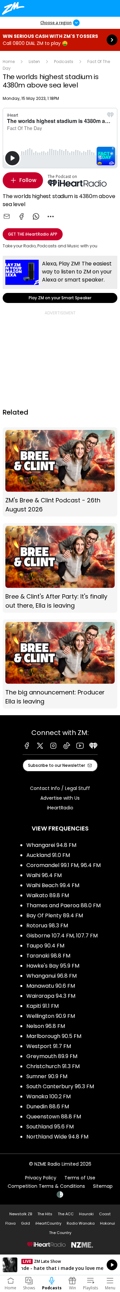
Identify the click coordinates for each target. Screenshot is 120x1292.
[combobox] (51, 216)
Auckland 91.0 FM (48, 855)
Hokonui (107, 1223)
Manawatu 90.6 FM (50, 986)
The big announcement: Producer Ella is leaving (60, 664)
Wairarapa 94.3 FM (50, 996)
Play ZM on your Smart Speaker (60, 279)
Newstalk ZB (20, 1214)
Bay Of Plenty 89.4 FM (54, 915)
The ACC (66, 1214)
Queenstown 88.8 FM (53, 1116)
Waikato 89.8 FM (47, 895)
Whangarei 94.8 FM (51, 845)
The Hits (44, 1214)
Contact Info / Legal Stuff (60, 788)
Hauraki (86, 1214)
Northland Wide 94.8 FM (57, 1137)
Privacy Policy (40, 1177)
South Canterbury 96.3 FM (60, 1086)
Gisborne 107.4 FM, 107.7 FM (62, 935)
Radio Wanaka (81, 1223)
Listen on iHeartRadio (60, 1265)
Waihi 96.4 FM (44, 875)
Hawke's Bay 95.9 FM (52, 966)
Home (9, 61)
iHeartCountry (48, 1223)
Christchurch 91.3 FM (53, 1066)
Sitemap (103, 1186)
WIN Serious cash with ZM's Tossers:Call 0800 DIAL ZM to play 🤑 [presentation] (60, 40)
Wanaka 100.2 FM (48, 1096)
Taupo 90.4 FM (45, 945)
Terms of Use (79, 1177)
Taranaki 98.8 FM (48, 956)
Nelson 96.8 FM (45, 1026)
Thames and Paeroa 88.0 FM (63, 905)
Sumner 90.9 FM (46, 1076)
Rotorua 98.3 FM (47, 925)
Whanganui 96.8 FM (51, 976)
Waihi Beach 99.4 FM (52, 885)
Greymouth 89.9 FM (51, 1056)
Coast (105, 1214)
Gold (25, 1223)
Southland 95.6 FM (50, 1126)
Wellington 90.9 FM (50, 1016)
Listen (34, 61)
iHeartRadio (60, 807)
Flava (10, 1223)
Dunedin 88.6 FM (47, 1106)
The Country (60, 1232)
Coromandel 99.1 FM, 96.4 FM (63, 865)
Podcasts (63, 61)
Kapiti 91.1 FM (42, 1006)
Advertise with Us (60, 798)
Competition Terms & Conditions (46, 1186)
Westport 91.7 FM (48, 1046)
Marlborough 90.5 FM (53, 1036)
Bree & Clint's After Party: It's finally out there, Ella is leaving (60, 568)
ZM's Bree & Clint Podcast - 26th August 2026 (60, 472)
